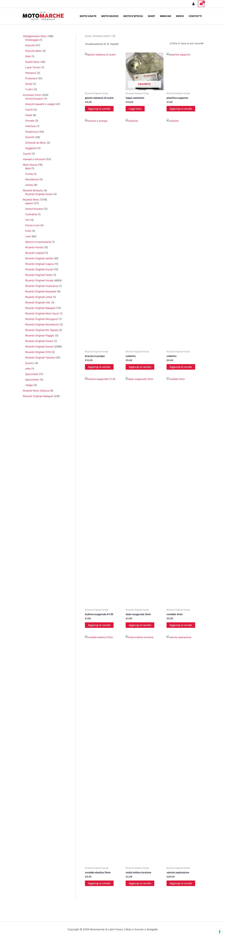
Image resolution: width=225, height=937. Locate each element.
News (180, 16)
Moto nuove (109, 16)
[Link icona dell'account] (193, 3)
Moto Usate (88, 16)
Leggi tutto (135, 108)
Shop (151, 16)
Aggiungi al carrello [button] (99, 108)
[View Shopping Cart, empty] (201, 4)
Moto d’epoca (133, 16)
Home (88, 36)
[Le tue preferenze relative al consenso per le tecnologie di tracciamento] (220, 932)
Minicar (165, 16)
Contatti (195, 16)
